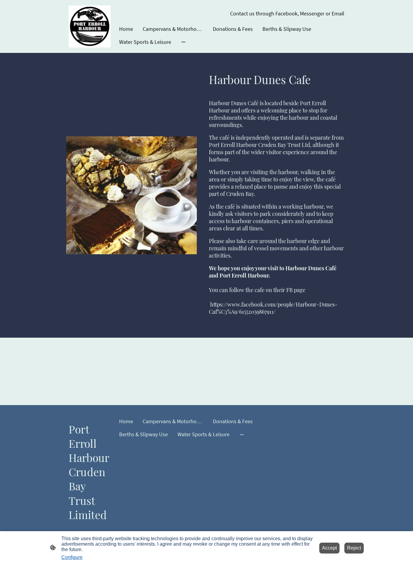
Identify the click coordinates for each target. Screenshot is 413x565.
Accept (329, 547)
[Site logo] (90, 26)
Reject (354, 547)
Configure (72, 557)
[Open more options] (183, 42)
